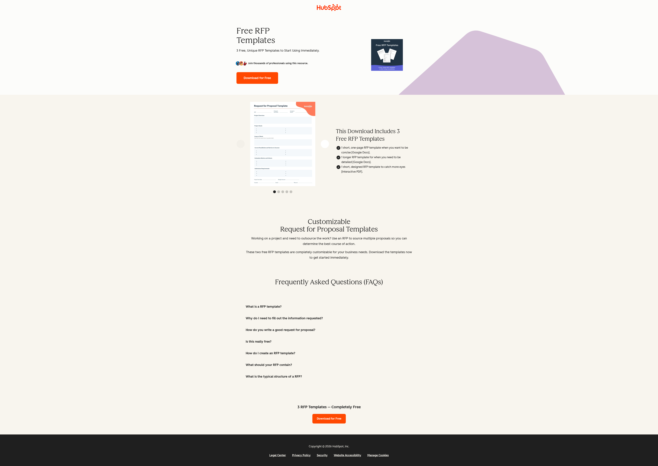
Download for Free (257, 78)
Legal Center (277, 455)
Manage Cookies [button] (378, 455)
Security (322, 455)
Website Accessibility (347, 455)
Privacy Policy (301, 455)
